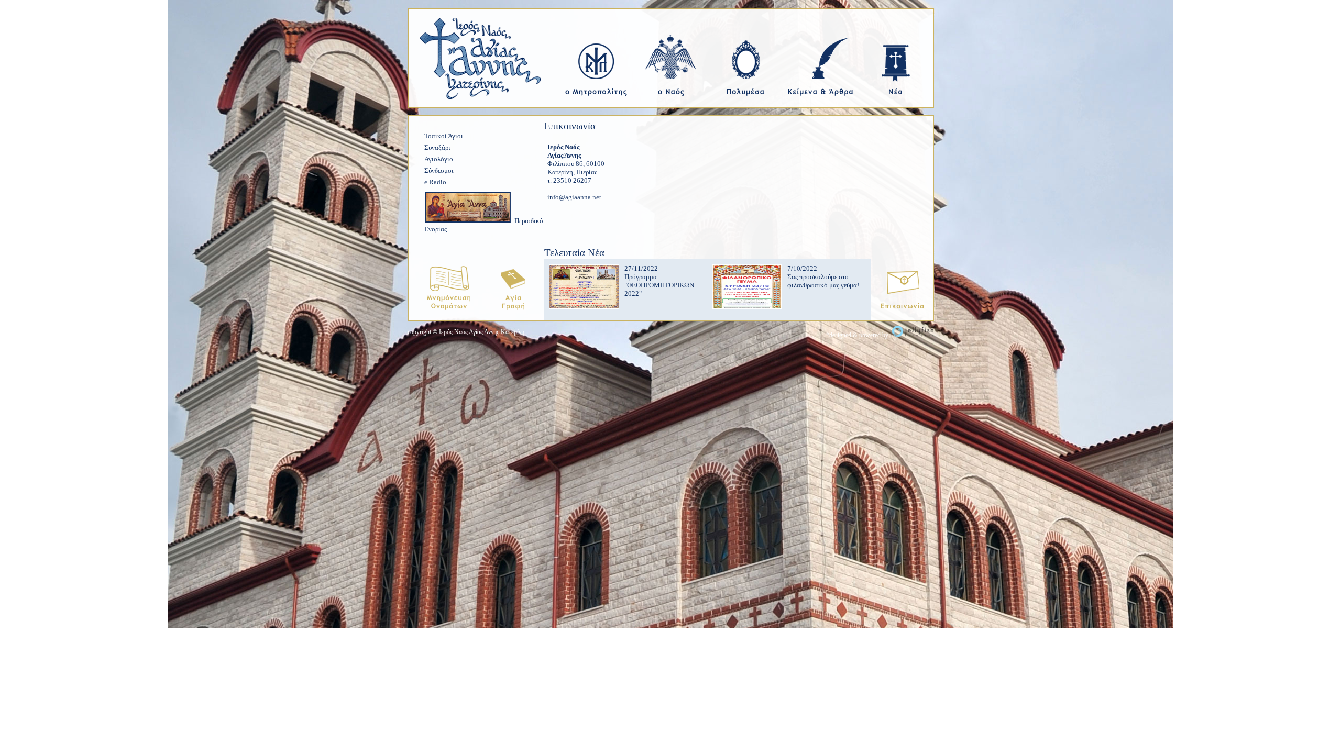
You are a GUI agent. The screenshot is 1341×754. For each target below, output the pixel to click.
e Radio (435, 182)
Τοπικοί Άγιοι (443, 136)
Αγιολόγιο (438, 159)
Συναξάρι (437, 147)
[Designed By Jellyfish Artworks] (913, 335)
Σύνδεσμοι (439, 170)
